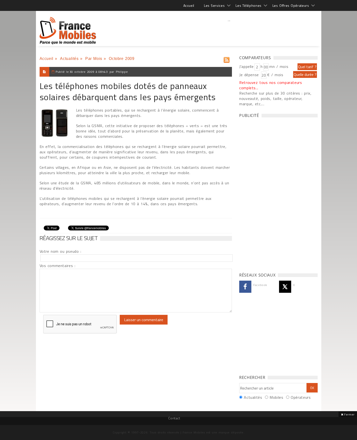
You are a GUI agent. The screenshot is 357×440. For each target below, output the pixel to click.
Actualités (69, 59)
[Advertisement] (229, 30)
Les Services (214, 5)
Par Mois (93, 59)
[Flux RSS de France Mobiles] (227, 59)
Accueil (188, 5)
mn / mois (278, 66)
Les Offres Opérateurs (290, 5)
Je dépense (249, 74)
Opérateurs (301, 397)
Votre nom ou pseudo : (60, 251)
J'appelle (246, 66)
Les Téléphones (249, 5)
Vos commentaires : (58, 265)
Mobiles (276, 397)
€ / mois (275, 74)
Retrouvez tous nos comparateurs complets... (270, 85)
